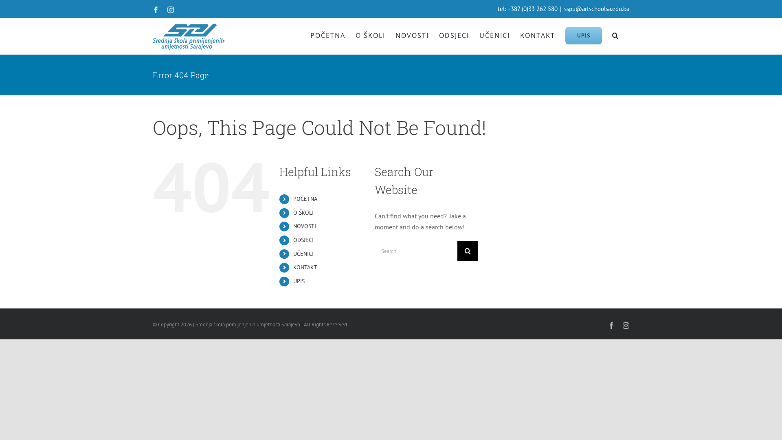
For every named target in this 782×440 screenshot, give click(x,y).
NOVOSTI (304, 226)
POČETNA (305, 198)
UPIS (299, 281)
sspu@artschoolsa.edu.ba (596, 9)
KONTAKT (305, 267)
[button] (615, 35)
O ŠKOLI (303, 212)
